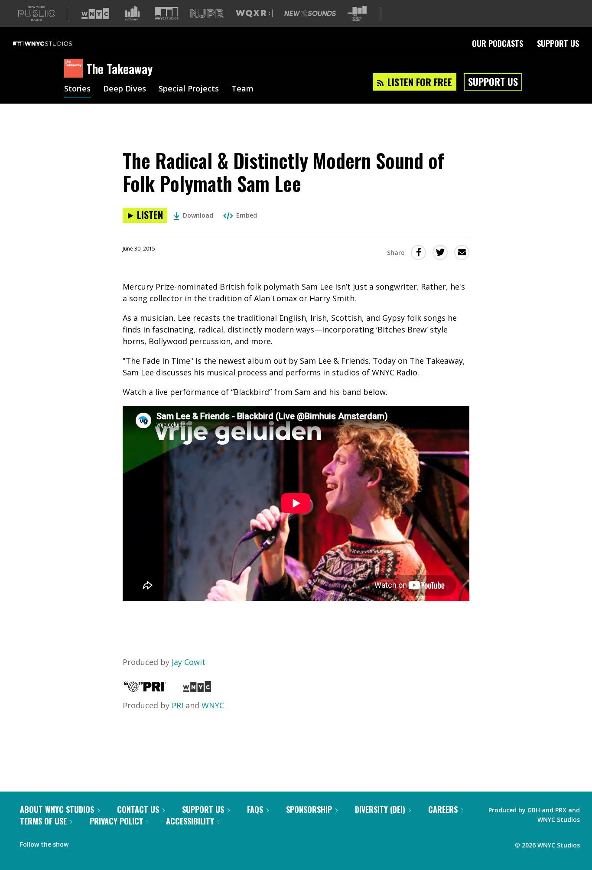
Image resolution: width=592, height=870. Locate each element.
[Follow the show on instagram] (114, 842)
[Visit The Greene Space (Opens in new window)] (357, 13)
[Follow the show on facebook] (81, 842)
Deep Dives (124, 89)
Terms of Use (43, 821)
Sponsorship (309, 809)
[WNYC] (197, 689)
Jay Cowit (188, 662)
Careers (443, 809)
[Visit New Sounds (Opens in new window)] (310, 13)
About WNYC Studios (57, 809)
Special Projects (189, 89)
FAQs (255, 809)
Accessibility (190, 821)
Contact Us (138, 809)
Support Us (558, 43)
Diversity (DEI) (380, 809)
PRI (177, 705)
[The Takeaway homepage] (75, 69)
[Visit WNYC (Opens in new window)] (95, 13)
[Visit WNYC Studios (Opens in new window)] (167, 13)
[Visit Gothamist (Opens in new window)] (132, 13)
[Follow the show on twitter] (98, 842)
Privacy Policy (116, 821)
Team (242, 89)
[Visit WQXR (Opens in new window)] (254, 14)
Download (198, 215)
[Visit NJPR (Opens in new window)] (207, 13)
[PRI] (145, 689)
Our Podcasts (497, 43)
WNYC (213, 705)
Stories (77, 89)
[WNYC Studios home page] (53, 43)
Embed (246, 215)
